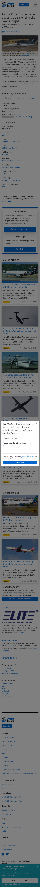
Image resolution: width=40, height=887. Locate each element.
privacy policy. (24, 458)
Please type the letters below (15, 443)
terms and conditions (28, 456)
